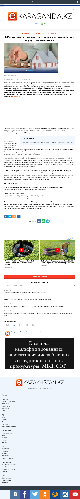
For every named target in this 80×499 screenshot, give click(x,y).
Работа (4, 438)
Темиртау (5, 451)
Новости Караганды (8, 401)
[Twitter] (10, 216)
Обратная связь (33, 388)
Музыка (4, 419)
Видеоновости (7, 406)
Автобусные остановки (9, 467)
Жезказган (5, 456)
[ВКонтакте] (6, 216)
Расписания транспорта (9, 464)
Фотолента (5, 404)
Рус (77, 9)
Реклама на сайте (46, 388)
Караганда (5, 449)
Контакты (27, 2)
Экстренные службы (8, 469)
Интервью (5, 408)
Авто (3, 435)
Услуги (4, 440)
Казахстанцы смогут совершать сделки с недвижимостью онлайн (48, 142)
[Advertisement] (39, 112)
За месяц (14, 285)
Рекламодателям (37, 2)
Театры (4, 422)
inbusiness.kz (26, 79)
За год (21, 285)
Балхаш (4, 453)
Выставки (5, 424)
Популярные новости (39, 282)
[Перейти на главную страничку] (40, 20)
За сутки (7, 285)
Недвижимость (7, 433)
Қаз (73, 9)
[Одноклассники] (14, 216)
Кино (3, 417)
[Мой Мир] (18, 216)
